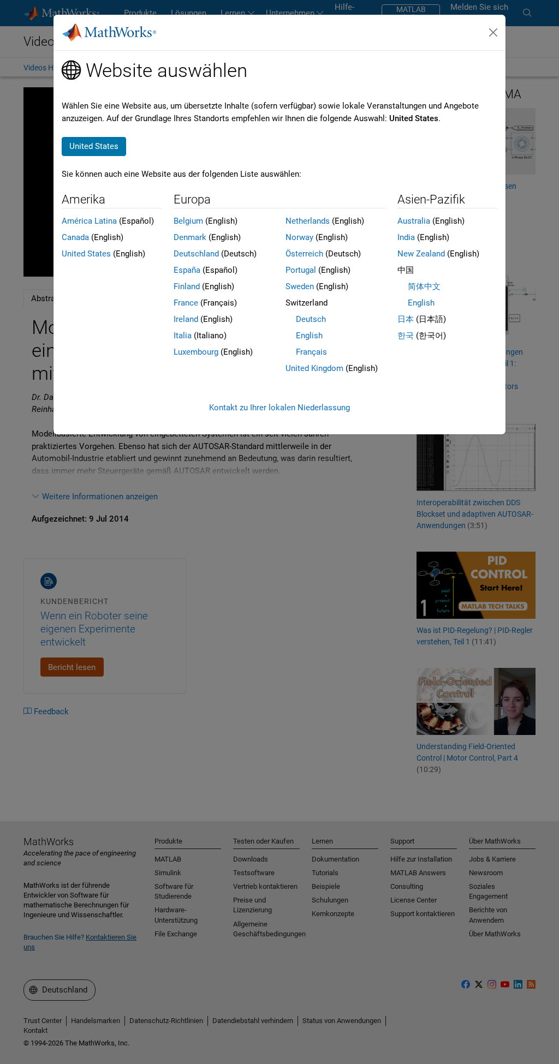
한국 (405, 335)
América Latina (89, 221)
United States (86, 254)
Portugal (301, 270)
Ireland (186, 319)
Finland (187, 286)
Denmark (190, 237)
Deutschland (196, 254)
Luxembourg (196, 352)
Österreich (304, 254)
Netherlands (308, 221)
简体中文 (424, 286)
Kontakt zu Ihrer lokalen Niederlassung (279, 408)
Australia (413, 221)
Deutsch (311, 319)
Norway (299, 237)
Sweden (300, 286)
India (406, 237)
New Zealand (421, 254)
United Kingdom (314, 368)
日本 (405, 319)
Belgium (188, 221)
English (309, 335)
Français (311, 352)
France (186, 303)
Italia (183, 335)
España (187, 270)
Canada (75, 237)
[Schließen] (493, 33)
